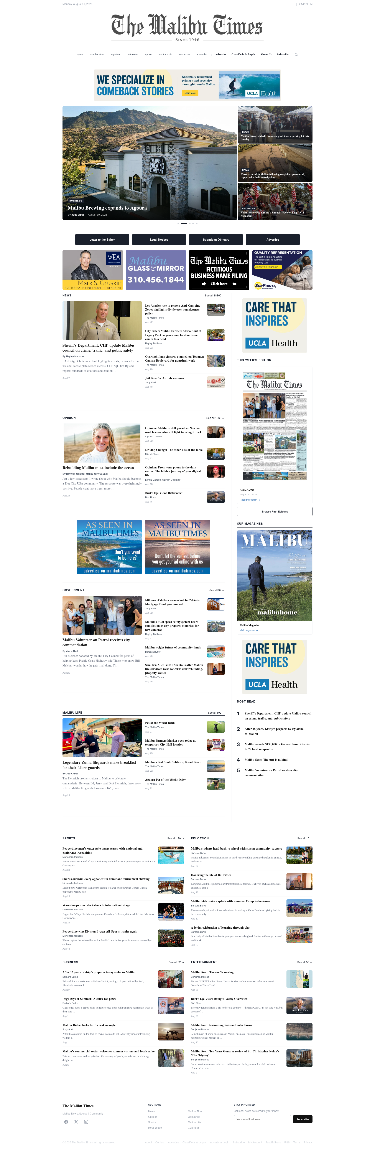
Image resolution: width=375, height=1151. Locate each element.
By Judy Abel (70, 651)
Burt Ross (150, 497)
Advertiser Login (219, 1142)
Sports (148, 54)
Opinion (115, 54)
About (148, 1142)
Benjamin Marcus (200, 976)
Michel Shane (152, 454)
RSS (287, 1142)
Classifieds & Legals (243, 54)
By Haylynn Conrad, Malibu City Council (85, 473)
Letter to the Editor (102, 239)
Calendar (202, 54)
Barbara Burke (153, 651)
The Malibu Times (154, 317)
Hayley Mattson (153, 343)
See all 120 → (175, 838)
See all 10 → (304, 838)
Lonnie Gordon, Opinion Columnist (163, 479)
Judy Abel (150, 382)
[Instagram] (86, 1122)
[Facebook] (66, 1122)
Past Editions (273, 1142)
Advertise (220, 54)
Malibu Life (165, 54)
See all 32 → (217, 590)
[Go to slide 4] (193, 223)
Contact (159, 1142)
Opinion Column (153, 436)
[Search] (296, 54)
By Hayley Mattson (73, 356)
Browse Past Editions (275, 511)
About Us (266, 54)
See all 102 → (216, 712)
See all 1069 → (215, 418)
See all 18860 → (215, 295)
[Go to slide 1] (178, 223)
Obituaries (132, 54)
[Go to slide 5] (196, 223)
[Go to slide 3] (190, 223)
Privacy (308, 1142)
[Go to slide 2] (184, 223)
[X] (76, 1122)
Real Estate (185, 54)
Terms (296, 1142)
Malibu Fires (97, 54)
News (80, 54)
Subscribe (282, 54)
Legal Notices (159, 239)
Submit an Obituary (216, 239)
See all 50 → (304, 962)
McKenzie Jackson (72, 856)
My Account (255, 1142)
